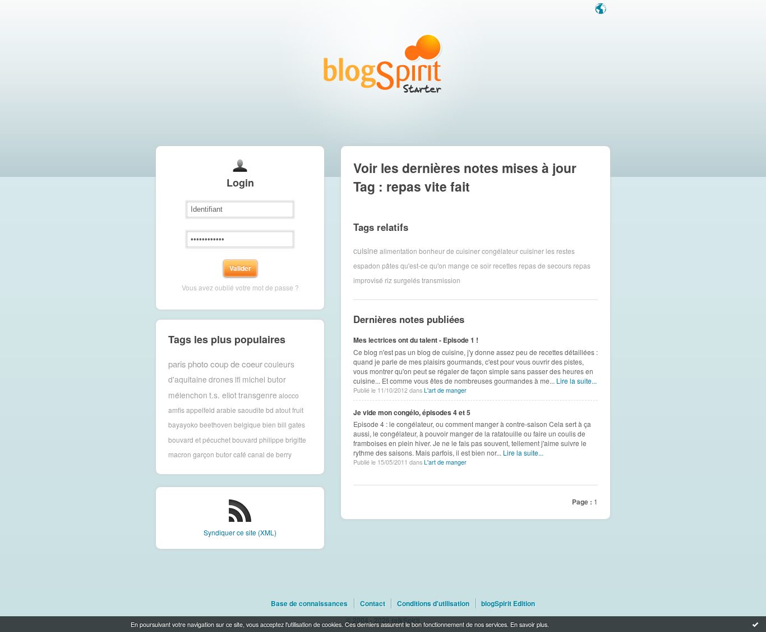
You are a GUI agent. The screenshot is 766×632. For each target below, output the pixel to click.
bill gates (291, 424)
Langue (601, 9)
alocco (289, 394)
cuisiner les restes (547, 250)
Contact (372, 603)
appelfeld (200, 410)
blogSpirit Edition (508, 603)
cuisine (365, 250)
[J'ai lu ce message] (755, 624)
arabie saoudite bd (245, 410)
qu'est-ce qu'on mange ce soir (445, 265)
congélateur (500, 250)
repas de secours (545, 265)
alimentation (398, 250)
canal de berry (270, 454)
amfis (176, 410)
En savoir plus (528, 624)
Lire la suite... (576, 380)
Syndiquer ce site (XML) (240, 532)
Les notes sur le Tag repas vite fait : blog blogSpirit (383, 63)
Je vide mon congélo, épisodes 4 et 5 (411, 412)
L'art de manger (445, 390)
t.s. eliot (223, 395)
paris (177, 364)
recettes (505, 265)
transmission (441, 280)
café (239, 454)
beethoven (216, 424)
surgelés (407, 280)
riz (388, 280)
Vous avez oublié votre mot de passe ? (240, 287)
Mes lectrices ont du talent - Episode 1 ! (415, 340)
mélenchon (187, 395)
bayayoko (183, 424)
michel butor (264, 379)
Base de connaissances (309, 603)
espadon (366, 265)
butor (224, 454)
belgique (247, 424)
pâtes (390, 265)
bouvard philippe (258, 439)
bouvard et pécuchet (199, 439)
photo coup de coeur (225, 364)
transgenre (257, 395)
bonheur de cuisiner (449, 250)
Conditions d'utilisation (433, 603)
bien (269, 424)
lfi (238, 379)
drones (221, 379)
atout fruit (289, 410)
